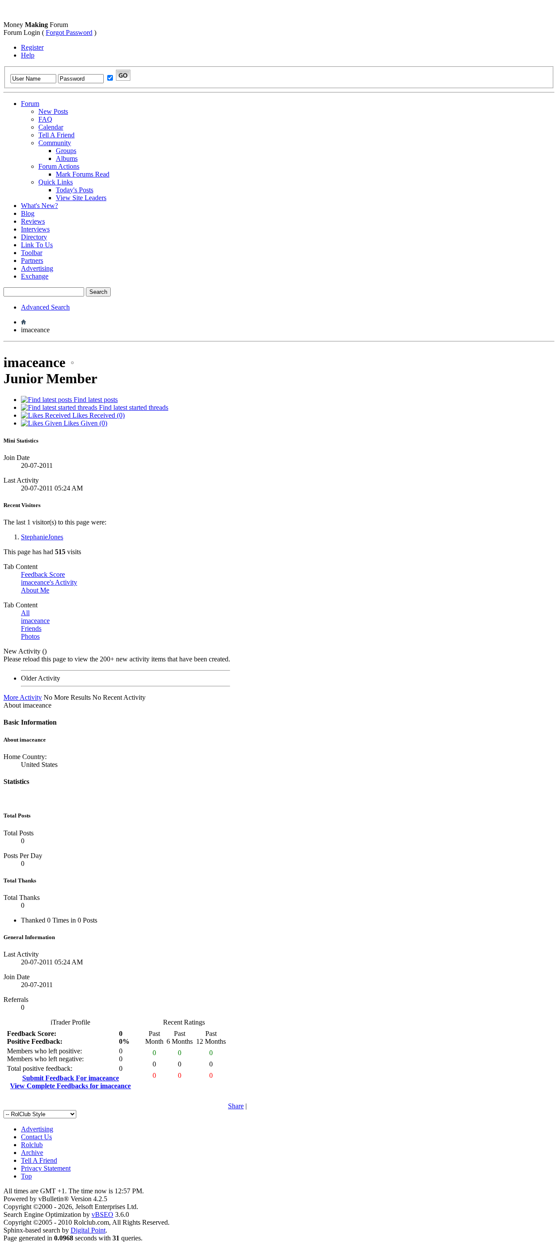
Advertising (37, 268)
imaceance (35, 620)
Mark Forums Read (82, 174)
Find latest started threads (132, 407)
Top (26, 1176)
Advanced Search (45, 307)
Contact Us (36, 1137)
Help (27, 55)
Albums (67, 158)
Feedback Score (43, 574)
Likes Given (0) (84, 423)
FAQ (45, 119)
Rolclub (32, 1144)
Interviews (35, 229)
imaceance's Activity (49, 582)
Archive (32, 1152)
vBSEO (102, 1214)
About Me (35, 590)
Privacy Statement (46, 1168)
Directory (34, 237)
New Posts (53, 111)
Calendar (50, 127)
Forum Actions (58, 166)
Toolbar (31, 252)
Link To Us (37, 245)
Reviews (33, 221)
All (25, 612)
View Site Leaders (81, 197)
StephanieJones (42, 537)
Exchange (34, 276)
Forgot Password (69, 32)
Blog (27, 213)
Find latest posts (95, 399)
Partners (32, 260)
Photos (30, 636)
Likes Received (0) (98, 415)
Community (54, 142)
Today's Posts (74, 190)
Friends (31, 628)
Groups (66, 150)
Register (32, 47)
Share (236, 1106)
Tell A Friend (56, 135)
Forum (30, 103)
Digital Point (88, 1230)
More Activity (22, 697)
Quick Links (55, 182)
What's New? (39, 205)
